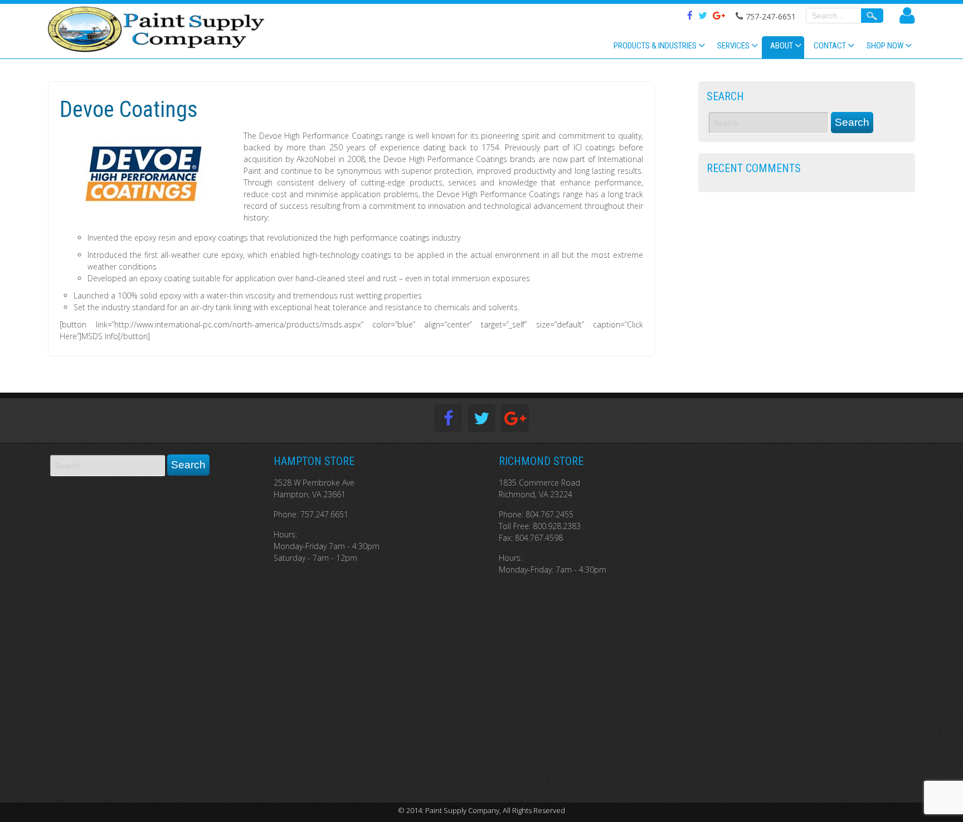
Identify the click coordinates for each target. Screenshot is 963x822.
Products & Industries (655, 46)
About (781, 46)
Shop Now (885, 46)
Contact (830, 46)
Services (733, 46)
